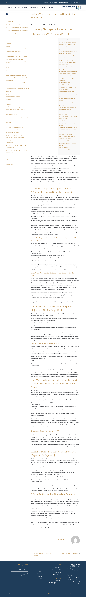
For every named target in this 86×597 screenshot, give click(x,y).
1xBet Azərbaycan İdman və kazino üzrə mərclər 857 (14, 59)
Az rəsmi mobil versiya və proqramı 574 (12, 72)
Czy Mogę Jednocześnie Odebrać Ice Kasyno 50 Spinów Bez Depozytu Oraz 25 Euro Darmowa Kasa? (67, 62)
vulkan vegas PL (8, 144)
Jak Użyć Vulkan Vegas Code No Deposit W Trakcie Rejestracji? (67, 89)
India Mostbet (8, 99)
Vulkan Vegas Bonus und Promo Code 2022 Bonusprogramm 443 (16, 139)
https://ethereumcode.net (66, 541)
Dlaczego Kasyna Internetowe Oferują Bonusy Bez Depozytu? (66, 92)
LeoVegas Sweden (9, 106)
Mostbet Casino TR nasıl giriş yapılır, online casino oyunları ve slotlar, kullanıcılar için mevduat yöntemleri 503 (17, 118)
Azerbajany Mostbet (9, 74)
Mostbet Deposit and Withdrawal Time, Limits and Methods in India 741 (17, 121)
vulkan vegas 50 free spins (46, 284)
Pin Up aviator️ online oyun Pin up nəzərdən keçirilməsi (17, 33)
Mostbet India (8, 122)
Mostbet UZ (8, 126)
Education (7, 94)
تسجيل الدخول (8, 163)
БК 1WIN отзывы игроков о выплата (14, 35)
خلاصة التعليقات (8, 166)
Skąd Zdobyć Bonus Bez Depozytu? (66, 102)
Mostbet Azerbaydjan (9, 113)
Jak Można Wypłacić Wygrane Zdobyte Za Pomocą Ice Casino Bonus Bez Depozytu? (67, 43)
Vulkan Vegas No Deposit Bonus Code (67, 115)
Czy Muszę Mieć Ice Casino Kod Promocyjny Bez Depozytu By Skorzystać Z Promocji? (68, 84)
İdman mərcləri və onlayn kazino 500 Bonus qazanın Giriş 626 (16, 98)
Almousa (44, 21)
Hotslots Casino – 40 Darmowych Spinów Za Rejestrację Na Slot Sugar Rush (67, 56)
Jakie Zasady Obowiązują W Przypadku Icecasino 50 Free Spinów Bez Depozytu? (67, 141)
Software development (9, 134)
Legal (40, 21)
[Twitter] (9, 2)
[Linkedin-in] (6, 2)
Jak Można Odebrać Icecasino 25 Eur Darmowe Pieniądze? (66, 105)
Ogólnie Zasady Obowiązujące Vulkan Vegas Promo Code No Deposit (66, 134)
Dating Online (8, 93)
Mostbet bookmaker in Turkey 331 (11, 114)
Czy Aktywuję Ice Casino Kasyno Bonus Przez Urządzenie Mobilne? (67, 121)
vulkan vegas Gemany (9, 141)
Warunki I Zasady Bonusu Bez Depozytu (67, 73)
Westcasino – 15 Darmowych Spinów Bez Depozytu (67, 125)
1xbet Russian (8, 69)
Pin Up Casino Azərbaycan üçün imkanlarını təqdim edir (17, 27)
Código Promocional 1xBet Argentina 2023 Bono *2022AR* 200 (16, 87)
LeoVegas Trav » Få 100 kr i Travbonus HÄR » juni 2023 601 (15, 108)
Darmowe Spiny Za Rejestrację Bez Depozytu (66, 76)
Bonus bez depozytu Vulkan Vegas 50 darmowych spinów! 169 (16, 75)
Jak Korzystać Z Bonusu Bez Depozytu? (67, 59)
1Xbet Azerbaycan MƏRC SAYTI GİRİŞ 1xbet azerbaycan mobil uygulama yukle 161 (16, 57)
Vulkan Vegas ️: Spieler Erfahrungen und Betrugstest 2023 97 (15, 137)
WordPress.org (8, 168)
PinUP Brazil (8, 131)
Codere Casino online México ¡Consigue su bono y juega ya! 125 (16, 82)
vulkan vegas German (9, 142)
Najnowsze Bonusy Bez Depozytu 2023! (67, 66)
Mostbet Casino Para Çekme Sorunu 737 (12, 116)
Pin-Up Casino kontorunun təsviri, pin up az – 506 (14, 129)
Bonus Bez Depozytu (63, 147)
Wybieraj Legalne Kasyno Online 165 (11, 149)
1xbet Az (7, 53)
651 (6, 70)
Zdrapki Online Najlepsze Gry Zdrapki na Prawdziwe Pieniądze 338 (16, 150)
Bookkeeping (8, 79)
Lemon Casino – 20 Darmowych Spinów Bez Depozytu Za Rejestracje (68, 69)
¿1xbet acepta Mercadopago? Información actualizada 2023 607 (16, 48)
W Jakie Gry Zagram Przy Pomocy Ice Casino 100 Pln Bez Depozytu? (67, 137)
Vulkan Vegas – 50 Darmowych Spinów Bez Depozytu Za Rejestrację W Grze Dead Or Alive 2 (68, 129)
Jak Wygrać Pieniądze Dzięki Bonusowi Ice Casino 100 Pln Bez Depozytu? (68, 52)
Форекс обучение (9, 152)
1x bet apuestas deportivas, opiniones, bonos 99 (13, 51)
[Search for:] (19, 13)
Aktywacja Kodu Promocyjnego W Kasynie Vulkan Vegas (67, 80)
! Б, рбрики (8, 46)
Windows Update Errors (10, 147)
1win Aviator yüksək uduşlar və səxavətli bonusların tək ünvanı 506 (16, 50)
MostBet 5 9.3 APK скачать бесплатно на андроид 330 (15, 109)
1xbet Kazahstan (8, 64)
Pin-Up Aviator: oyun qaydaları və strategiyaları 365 (14, 127)
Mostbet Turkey (8, 124)
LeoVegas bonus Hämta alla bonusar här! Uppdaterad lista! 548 (16, 103)
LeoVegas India (8, 104)
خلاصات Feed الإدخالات (9, 164)
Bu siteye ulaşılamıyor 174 (10, 80)
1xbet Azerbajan (8, 55)
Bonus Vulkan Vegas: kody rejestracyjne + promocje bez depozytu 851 (17, 77)
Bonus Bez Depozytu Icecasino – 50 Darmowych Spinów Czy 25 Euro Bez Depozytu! (66, 48)
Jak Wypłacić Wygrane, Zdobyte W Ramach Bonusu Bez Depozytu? (68, 117)
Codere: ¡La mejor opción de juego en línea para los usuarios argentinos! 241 (16, 84)
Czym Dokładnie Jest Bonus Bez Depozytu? (68, 72)
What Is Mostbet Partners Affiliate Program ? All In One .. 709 (16, 145)
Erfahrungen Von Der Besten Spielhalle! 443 (13, 96)
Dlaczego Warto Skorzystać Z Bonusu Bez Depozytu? (67, 144)
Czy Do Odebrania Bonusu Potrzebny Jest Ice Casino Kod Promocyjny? (67, 108)
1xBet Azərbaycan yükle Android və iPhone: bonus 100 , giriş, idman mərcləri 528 (17, 61)
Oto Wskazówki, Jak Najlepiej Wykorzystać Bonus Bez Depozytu (68, 96)
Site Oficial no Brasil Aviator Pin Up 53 (12, 132)
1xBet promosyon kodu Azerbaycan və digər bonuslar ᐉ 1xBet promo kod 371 (17, 66)
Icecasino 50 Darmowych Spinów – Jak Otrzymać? (67, 112)
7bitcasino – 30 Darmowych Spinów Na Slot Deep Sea (68, 99)
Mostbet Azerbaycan (9, 111)
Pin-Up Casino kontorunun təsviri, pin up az (15, 24)
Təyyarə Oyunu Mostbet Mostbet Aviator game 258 (14, 135)
